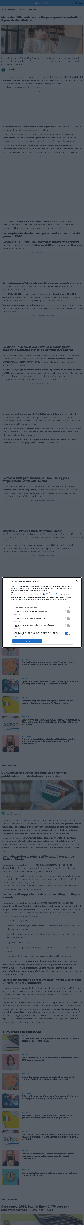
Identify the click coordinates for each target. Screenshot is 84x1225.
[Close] (77, 581)
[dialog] (42, 613)
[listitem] (42, 607)
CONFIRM (27, 641)
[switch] (67, 611)
